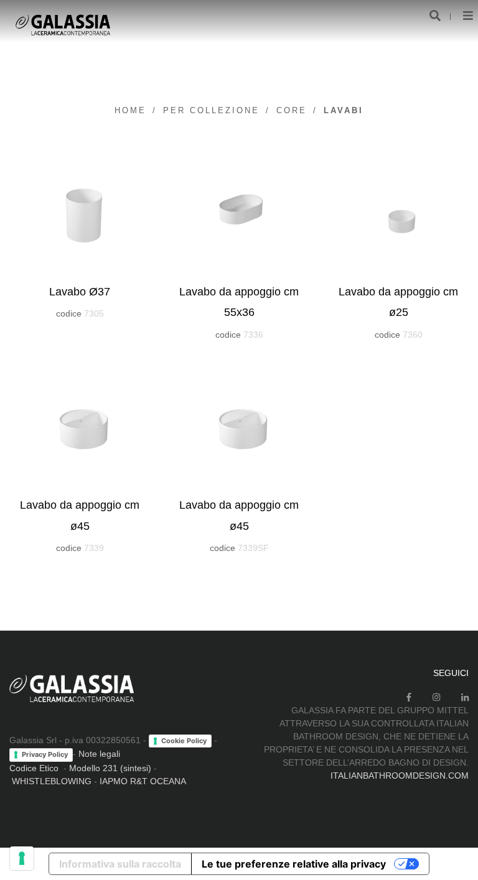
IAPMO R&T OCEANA (143, 781)
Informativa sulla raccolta (120, 864)
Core (291, 110)
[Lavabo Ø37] (79, 212)
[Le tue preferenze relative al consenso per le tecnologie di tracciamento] (22, 858)
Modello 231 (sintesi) (110, 768)
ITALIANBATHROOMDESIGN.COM (399, 775)
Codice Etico (34, 768)
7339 (94, 548)
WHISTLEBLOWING (51, 781)
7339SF (253, 548)
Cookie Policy (184, 740)
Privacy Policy (45, 754)
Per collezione (211, 110)
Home (130, 110)
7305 (94, 313)
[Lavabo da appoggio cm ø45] (79, 426)
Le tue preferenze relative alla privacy (294, 864)
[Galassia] (62, 24)
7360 (413, 335)
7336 (253, 335)
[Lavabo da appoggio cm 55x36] (239, 212)
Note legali (99, 754)
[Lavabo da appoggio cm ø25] (398, 212)
